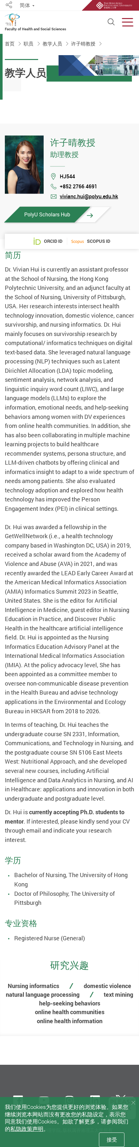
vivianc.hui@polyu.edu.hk (89, 196)
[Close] (133, 1103)
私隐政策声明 (26, 1128)
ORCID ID (53, 241)
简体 (25, 5)
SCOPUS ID (98, 241)
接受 (112, 1139)
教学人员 (53, 43)
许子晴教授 (84, 43)
